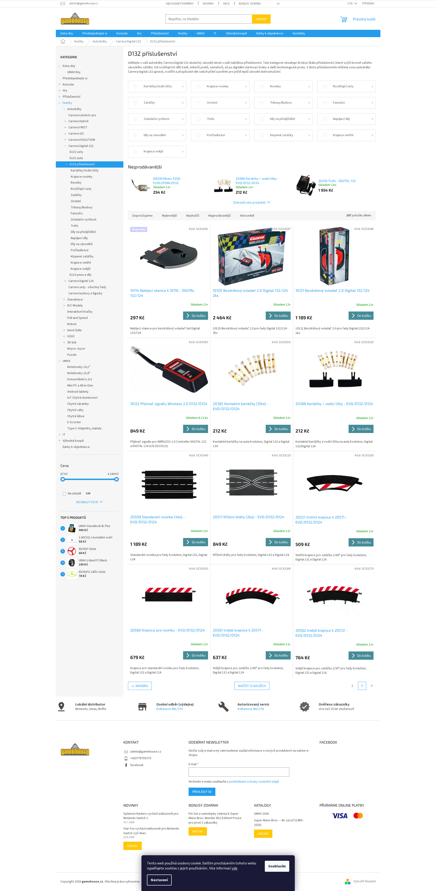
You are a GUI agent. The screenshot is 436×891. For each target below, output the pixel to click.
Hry (65, 90)
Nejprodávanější (220, 215)
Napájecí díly (79, 238)
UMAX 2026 (261, 814)
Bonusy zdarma (250, 4)
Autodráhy (74, 109)
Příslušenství (71, 96)
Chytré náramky (78, 404)
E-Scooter (74, 422)
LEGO (71, 336)
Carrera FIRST (77, 127)
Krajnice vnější (80, 269)
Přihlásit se (202, 792)
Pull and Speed (77, 318)
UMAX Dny (74, 72)
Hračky (67, 103)
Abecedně (247, 215)
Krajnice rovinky (81, 176)
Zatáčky (76, 195)
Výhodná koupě (73, 441)
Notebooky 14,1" (78, 367)
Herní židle (74, 330)
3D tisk (71, 342)
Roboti (71, 324)
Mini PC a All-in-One (80, 385)
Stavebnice (75, 299)
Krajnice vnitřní (81, 262)
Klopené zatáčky (82, 256)
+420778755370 (140, 758)
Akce (226, 4)
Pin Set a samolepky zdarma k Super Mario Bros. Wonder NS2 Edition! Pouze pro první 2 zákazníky (215, 818)
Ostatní (76, 201)
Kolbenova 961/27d (169, 709)
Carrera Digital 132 (80, 146)
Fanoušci (77, 213)
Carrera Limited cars (82, 115)
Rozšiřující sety (81, 189)
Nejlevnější (169, 215)
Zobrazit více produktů (249, 202)
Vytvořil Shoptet (365, 881)
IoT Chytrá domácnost (82, 397)
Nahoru (141, 686)
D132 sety (76, 152)
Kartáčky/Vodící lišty (85, 170)
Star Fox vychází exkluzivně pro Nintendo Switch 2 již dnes (151, 831)
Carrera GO (76, 133)
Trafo (74, 225)
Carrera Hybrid (78, 121)
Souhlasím (277, 866)
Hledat (261, 19)
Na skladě (79, 493)
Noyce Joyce (76, 348)
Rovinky (76, 182)
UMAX (66, 361)
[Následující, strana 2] (362, 686)
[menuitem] (67, 33)
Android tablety (78, 391)
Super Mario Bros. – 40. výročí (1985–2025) (279, 822)
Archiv (132, 846)
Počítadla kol (79, 250)
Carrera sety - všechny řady (87, 287)
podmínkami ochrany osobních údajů (254, 781)
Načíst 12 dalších (252, 686)
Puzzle (71, 355)
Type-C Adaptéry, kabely (84, 428)
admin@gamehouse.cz (145, 751)
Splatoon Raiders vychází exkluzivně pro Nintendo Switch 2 (151, 816)
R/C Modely (75, 305)
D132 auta (76, 158)
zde (234, 868)
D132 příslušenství (82, 164)
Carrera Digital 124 (80, 281)
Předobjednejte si (75, 78)
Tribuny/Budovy (81, 207)
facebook (137, 765)
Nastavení (159, 880)
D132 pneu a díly (81, 275)
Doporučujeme (143, 215)
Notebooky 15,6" (78, 373)
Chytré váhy (75, 410)
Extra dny (69, 66)
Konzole (68, 84)
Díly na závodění (82, 244)
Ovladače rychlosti (83, 219)
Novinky (208, 4)
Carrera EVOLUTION (81, 140)
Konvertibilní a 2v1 (79, 379)
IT (64, 434)
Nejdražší (192, 215)
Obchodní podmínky (180, 4)
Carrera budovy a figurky (85, 293)
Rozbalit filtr (87, 502)
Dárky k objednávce (76, 447)
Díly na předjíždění (83, 232)
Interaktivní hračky (79, 311)
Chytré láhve (75, 416)
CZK (350, 3)
